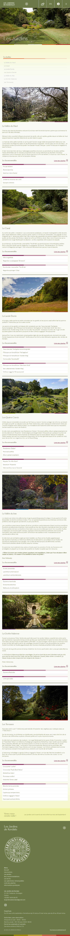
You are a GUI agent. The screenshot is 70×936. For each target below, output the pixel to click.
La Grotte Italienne (10, 79)
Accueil (6, 870)
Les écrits (7, 879)
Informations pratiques (12, 885)
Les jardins (7, 874)
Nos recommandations (11, 876)
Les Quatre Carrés (10, 72)
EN (50, 4)
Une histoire (8, 872)
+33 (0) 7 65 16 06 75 (10, 897)
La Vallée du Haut (10, 62)
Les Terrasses (8, 82)
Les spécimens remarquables (14, 881)
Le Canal (7, 66)
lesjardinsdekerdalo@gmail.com (14, 900)
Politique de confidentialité (58, 930)
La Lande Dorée (9, 69)
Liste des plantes (59, 161)
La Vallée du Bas (9, 76)
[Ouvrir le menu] (66, 4)
